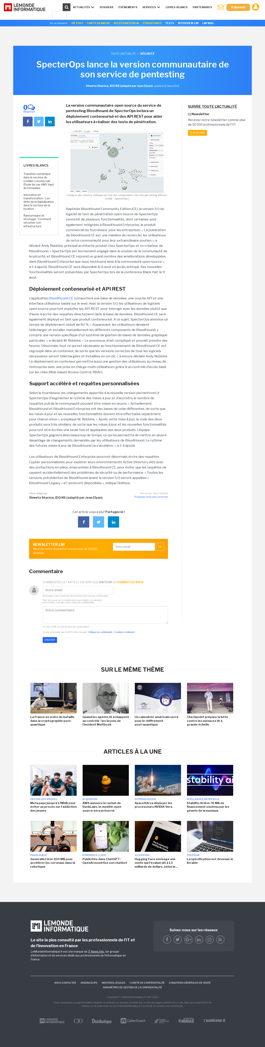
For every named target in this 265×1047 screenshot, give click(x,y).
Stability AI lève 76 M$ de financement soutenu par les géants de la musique (208, 806)
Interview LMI (188, 23)
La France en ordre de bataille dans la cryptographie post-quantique (52, 720)
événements (128, 7)
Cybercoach (152, 23)
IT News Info (96, 951)
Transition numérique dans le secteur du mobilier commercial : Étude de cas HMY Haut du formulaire (38, 181)
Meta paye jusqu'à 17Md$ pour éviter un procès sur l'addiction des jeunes (53, 806)
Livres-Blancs (177, 7)
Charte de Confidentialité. (82, 602)
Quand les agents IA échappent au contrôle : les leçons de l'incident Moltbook (105, 720)
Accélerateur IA (126, 23)
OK (160, 546)
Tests (169, 23)
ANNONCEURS (89, 982)
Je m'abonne (197, 132)
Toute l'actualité (123, 53)
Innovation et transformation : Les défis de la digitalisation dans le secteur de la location (38, 202)
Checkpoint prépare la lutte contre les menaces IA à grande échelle (207, 720)
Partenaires (202, 7)
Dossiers (106, 7)
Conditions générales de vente (190, 982)
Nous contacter (65, 982)
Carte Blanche (98, 23)
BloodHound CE (61, 298)
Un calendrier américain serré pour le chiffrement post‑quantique (156, 720)
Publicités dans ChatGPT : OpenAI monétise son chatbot (104, 861)
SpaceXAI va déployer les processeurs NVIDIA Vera (153, 805)
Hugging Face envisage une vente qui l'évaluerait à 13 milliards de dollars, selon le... (156, 862)
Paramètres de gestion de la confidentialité (132, 987)
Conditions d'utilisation (124, 632)
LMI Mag (208, 23)
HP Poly (77, 23)
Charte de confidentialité (147, 982)
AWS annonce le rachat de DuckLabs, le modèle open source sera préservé (101, 806)
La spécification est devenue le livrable (210, 861)
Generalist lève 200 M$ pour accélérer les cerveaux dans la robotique (52, 862)
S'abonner (238, 7)
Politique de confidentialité (100, 632)
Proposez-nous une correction (151, 496)
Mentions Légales (113, 982)
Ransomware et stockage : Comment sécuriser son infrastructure (37, 221)
